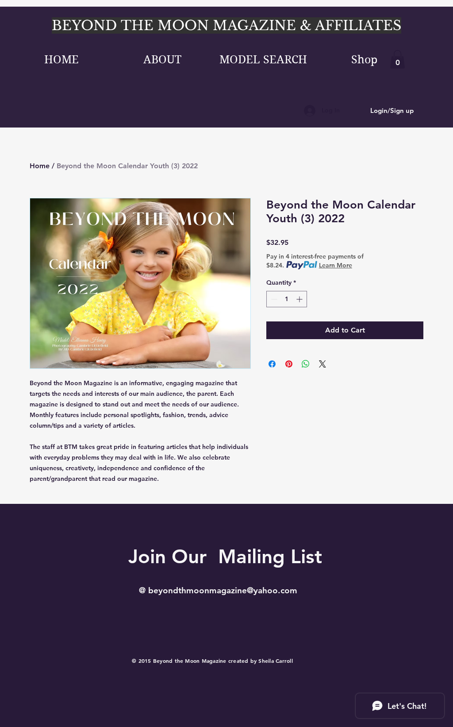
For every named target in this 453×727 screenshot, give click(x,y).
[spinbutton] (287, 299)
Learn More (335, 265)
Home (40, 166)
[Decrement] (273, 299)
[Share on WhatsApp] (305, 364)
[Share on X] (322, 364)
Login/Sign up (392, 110)
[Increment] (300, 299)
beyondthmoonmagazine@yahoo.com (222, 590)
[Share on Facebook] (272, 364)
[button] (397, 59)
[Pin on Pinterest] (289, 364)
